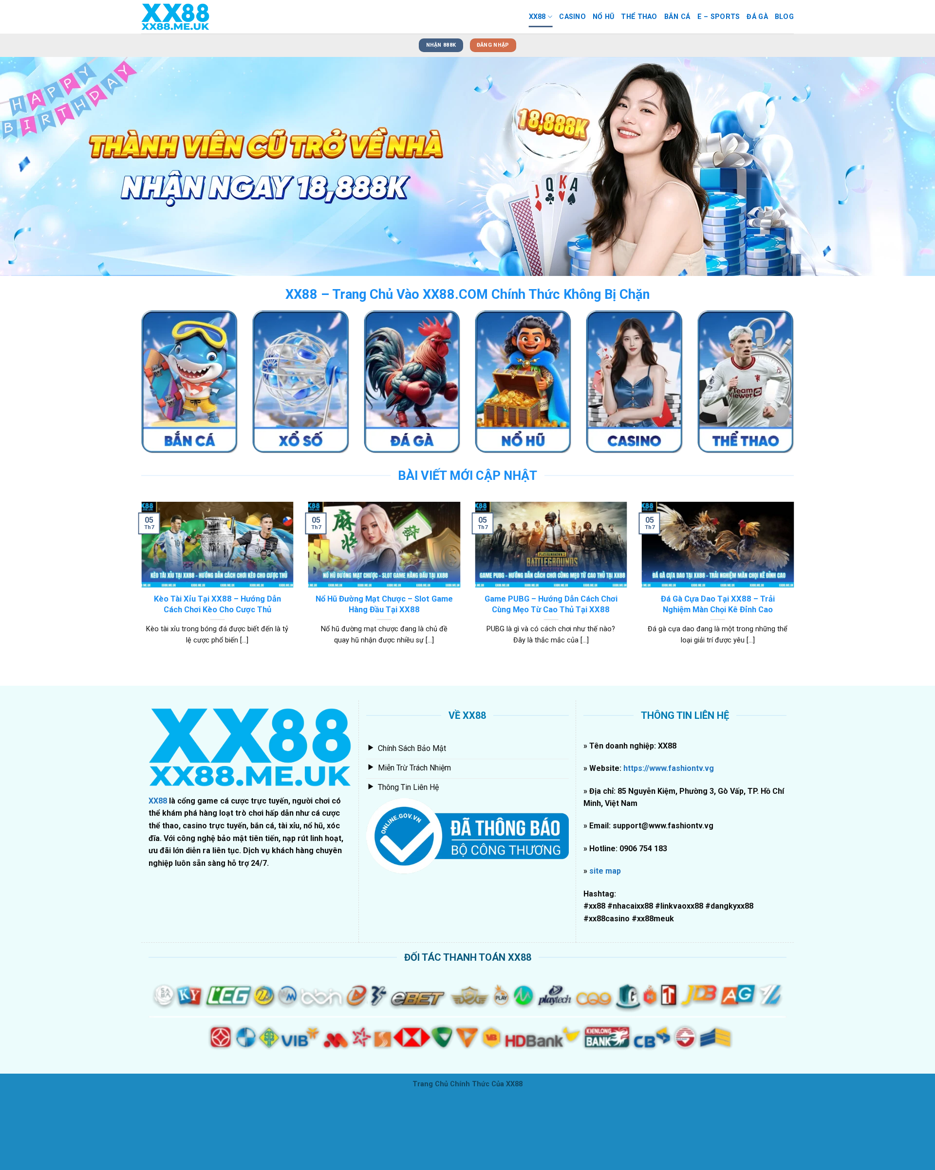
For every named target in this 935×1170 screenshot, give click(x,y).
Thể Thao (639, 17)
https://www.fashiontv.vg (667, 841)
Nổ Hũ (603, 17)
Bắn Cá (677, 17)
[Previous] (31, 203)
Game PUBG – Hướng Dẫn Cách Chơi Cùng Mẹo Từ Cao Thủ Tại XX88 (551, 677)
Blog (784, 17)
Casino (572, 17)
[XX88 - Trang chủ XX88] (190, 16)
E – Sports (718, 17)
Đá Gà (757, 17)
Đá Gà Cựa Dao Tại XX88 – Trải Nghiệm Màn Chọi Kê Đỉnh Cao (718, 677)
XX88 (537, 17)
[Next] (904, 203)
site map (605, 944)
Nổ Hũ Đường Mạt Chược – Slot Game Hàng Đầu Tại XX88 (384, 677)
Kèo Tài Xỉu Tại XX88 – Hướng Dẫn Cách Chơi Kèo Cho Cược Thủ (217, 677)
